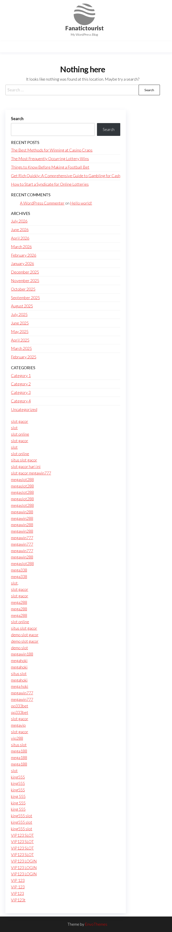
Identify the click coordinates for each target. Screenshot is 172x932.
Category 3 (21, 392)
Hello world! (81, 203)
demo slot (19, 647)
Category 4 (21, 400)
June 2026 (20, 229)
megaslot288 (22, 479)
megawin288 (22, 511)
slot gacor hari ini (26, 466)
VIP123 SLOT (22, 835)
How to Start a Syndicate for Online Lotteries (50, 184)
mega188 (19, 751)
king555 (18, 777)
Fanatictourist (84, 28)
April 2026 (20, 238)
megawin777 (22, 537)
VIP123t (18, 899)
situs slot (19, 673)
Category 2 (21, 383)
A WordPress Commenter (42, 203)
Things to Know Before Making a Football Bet (50, 167)
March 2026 (21, 246)
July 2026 (19, 221)
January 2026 (22, 263)
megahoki (19, 660)
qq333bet (19, 705)
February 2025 (23, 356)
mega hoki (19, 686)
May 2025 (19, 331)
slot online (20, 434)
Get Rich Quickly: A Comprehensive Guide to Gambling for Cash (65, 175)
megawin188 (22, 654)
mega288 (19, 602)
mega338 (19, 570)
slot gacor (19, 421)
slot (14, 427)
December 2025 (25, 271)
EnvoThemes (96, 924)
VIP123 (17, 893)
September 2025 (25, 297)
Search (17, 118)
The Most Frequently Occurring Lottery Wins (50, 158)
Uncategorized (24, 409)
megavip (18, 725)
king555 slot (21, 815)
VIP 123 (18, 880)
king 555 (18, 796)
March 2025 (21, 348)
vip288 (17, 738)
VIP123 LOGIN (24, 861)
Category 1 (21, 375)
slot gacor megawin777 (31, 472)
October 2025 (23, 289)
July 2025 (19, 314)
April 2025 (20, 340)
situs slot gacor (24, 459)
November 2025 (25, 280)
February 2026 (23, 255)
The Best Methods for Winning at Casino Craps (51, 150)
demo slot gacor (25, 634)
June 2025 (20, 322)
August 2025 (22, 305)
